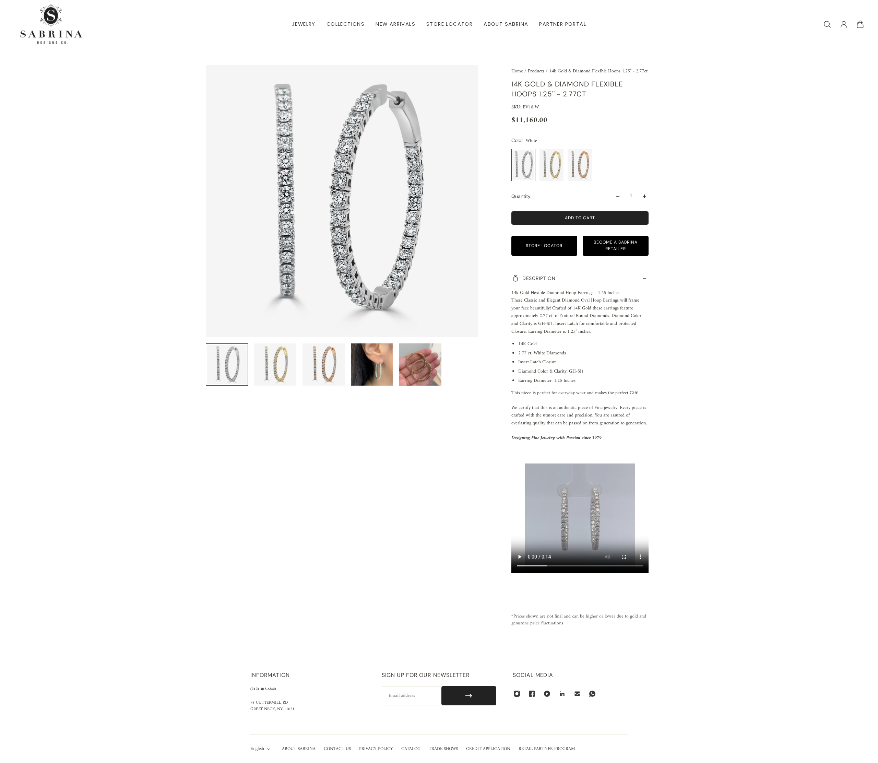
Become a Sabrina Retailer (616, 245)
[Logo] (51, 24)
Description (539, 278)
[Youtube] (547, 693)
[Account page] (843, 24)
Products (537, 71)
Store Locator (544, 245)
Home (517, 71)
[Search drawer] (827, 24)
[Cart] (860, 24)
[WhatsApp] (592, 693)
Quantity (521, 196)
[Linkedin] (562, 693)
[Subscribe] (469, 695)
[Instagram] (516, 693)
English (257, 749)
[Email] (577, 693)
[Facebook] (531, 693)
